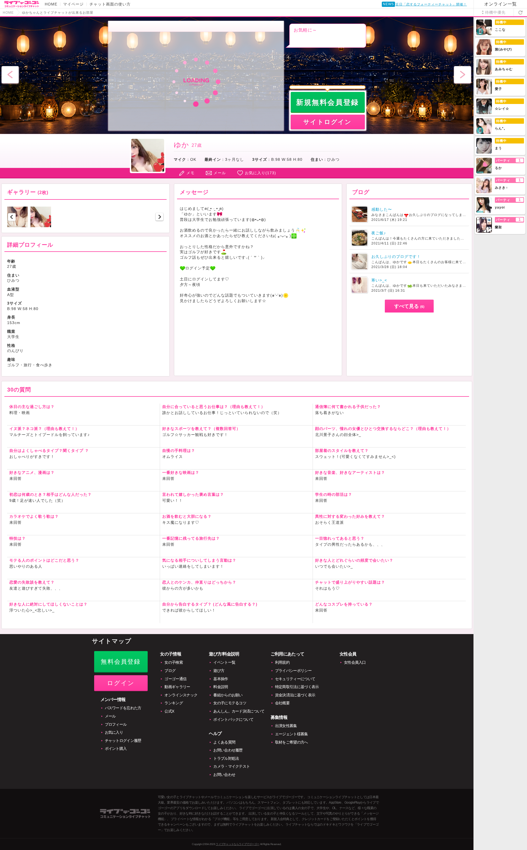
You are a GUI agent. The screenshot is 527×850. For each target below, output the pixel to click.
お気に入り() (260, 173)
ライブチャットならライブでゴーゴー (237, 844)
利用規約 (282, 662)
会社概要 (282, 703)
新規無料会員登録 (327, 102)
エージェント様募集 (291, 734)
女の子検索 (173, 662)
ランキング (173, 703)
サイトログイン (327, 122)
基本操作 (220, 679)
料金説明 (220, 687)
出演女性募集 (286, 726)
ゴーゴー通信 (175, 679)
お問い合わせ (224, 774)
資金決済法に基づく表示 (295, 695)
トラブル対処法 (226, 758)
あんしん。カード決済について (238, 711)
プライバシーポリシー (293, 670)
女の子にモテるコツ (229, 703)
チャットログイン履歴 (123, 740)
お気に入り (114, 732)
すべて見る (409, 306)
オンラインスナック (180, 695)
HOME (51, 4)
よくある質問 (224, 742)
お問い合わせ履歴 (227, 750)
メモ (190, 173)
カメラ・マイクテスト (231, 766)
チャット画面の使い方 (110, 4)
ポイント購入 (116, 748)
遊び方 (218, 670)
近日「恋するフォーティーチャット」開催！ (431, 4)
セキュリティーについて (295, 679)
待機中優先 (495, 12)
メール (220, 173)
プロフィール (116, 724)
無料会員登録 (121, 661)
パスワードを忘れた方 (123, 708)
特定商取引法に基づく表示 (297, 687)
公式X (169, 711)
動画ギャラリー (177, 687)
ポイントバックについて (233, 719)
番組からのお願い (227, 695)
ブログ (169, 670)
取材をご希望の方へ (291, 742)
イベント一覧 (224, 662)
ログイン (121, 683)
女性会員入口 (355, 662)
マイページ (73, 4)
